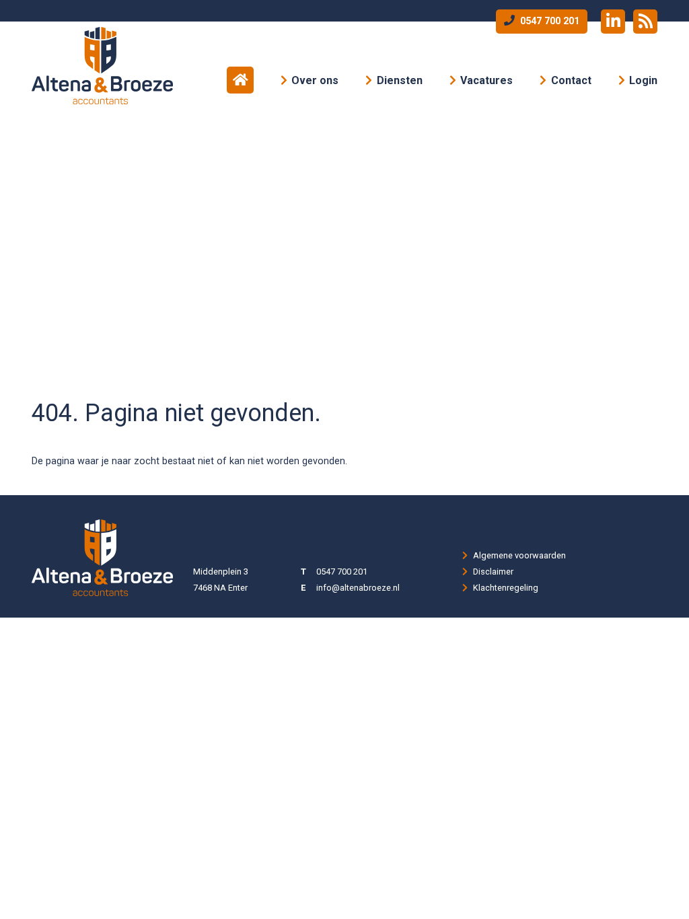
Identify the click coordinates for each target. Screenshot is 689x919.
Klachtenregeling (505, 588)
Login (643, 80)
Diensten (399, 80)
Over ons (314, 80)
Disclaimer (493, 571)
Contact (571, 80)
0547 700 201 (548, 21)
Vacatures (486, 80)
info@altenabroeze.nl (358, 588)
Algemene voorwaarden (519, 555)
